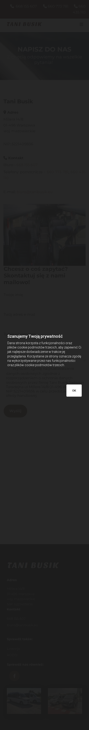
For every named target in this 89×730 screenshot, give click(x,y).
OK (74, 390)
